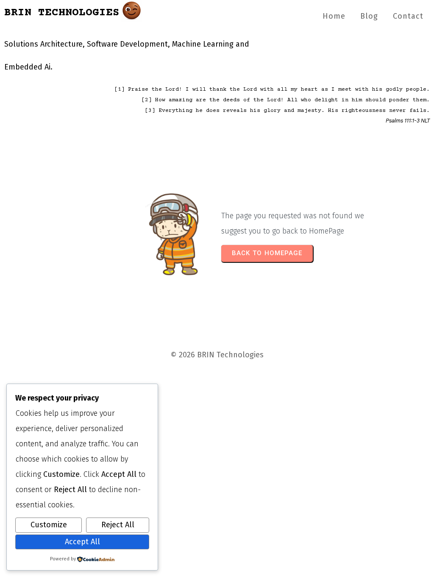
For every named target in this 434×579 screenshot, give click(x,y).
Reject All (117, 524)
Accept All (82, 541)
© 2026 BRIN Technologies (217, 354)
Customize (49, 524)
